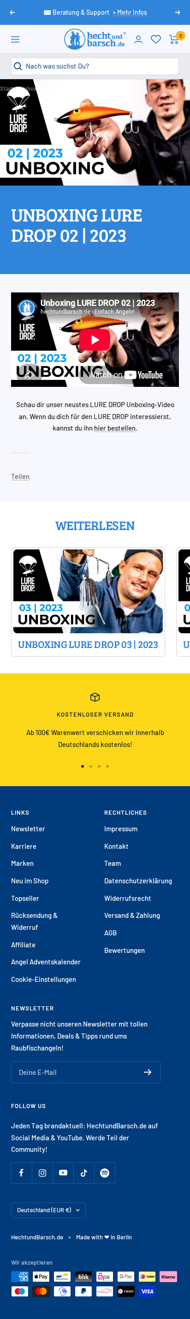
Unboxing (32, 88)
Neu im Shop (29, 880)
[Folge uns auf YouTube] (63, 1172)
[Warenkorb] (174, 39)
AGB (110, 932)
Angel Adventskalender (46, 961)
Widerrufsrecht (127, 898)
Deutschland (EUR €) (44, 1210)
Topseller (25, 898)
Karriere (23, 846)
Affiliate (23, 944)
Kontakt (116, 846)
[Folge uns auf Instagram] (42, 1172)
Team (112, 863)
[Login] (138, 39)
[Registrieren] (148, 1072)
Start (7, 88)
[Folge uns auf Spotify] (104, 1172)
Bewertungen (124, 950)
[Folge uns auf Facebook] (21, 1172)
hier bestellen (115, 428)
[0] (156, 39)
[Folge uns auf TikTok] (83, 1172)
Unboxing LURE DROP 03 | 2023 (88, 644)
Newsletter (28, 828)
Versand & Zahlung (132, 915)
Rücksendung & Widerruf (34, 921)
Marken (22, 863)
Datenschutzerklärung (138, 880)
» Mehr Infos (130, 12)
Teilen (20, 476)
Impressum (120, 828)
